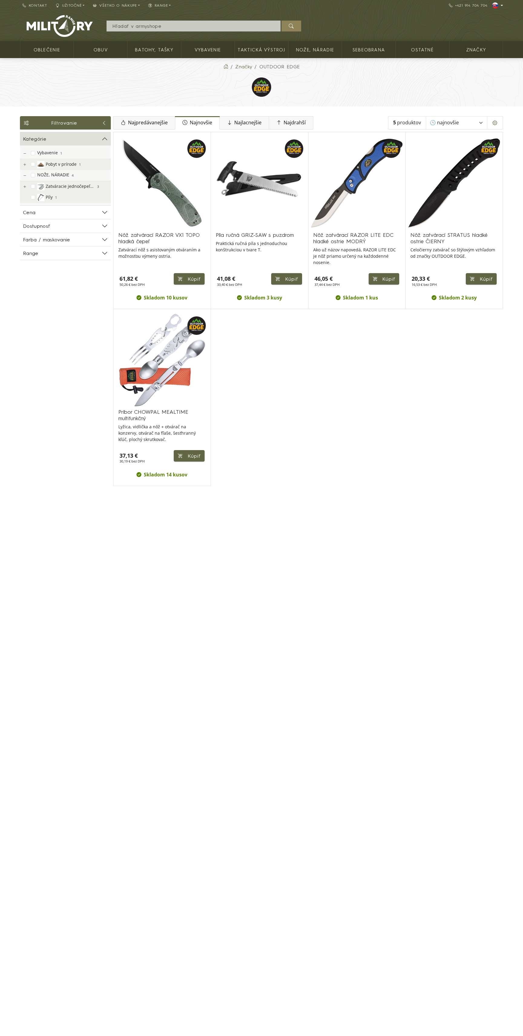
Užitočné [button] (72, 5)
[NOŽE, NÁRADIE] (24, 175)
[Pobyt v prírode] (24, 164)
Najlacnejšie (248, 122)
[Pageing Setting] (495, 122)
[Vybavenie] (24, 153)
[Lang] (497, 5)
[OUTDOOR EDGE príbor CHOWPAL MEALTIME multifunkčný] (162, 360)
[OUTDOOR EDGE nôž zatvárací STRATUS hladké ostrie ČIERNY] (454, 183)
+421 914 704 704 (471, 5)
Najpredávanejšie (148, 122)
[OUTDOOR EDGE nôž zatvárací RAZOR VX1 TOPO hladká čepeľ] (162, 183)
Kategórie (34, 139)
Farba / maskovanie (46, 240)
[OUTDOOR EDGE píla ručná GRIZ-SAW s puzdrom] (259, 183)
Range (30, 253)
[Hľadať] (291, 26)
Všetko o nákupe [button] (118, 5)
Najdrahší (295, 122)
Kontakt (38, 5)
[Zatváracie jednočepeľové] (24, 186)
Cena (29, 212)
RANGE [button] (161, 5)
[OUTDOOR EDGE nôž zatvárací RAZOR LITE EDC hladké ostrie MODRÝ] (357, 183)
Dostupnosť (36, 226)
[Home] (225, 67)
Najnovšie (201, 122)
